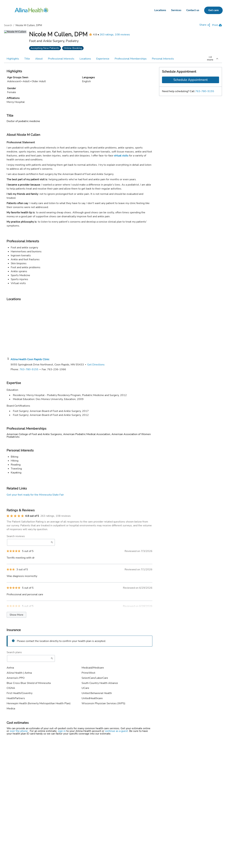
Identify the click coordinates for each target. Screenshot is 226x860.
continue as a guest (116, 731)
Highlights (13, 59)
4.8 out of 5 (32, 516)
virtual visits (121, 155)
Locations (160, 10)
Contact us (192, 10)
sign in (62, 731)
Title (27, 59)
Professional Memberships (131, 59)
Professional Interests (61, 59)
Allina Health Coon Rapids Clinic (30, 359)
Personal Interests (163, 59)
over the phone (19, 731)
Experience (102, 59)
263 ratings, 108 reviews (115, 34)
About (39, 59)
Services (176, 10)
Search (8, 25)
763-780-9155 (204, 91)
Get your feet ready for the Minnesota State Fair (35, 495)
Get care (213, 10)
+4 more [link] (210, 58)
